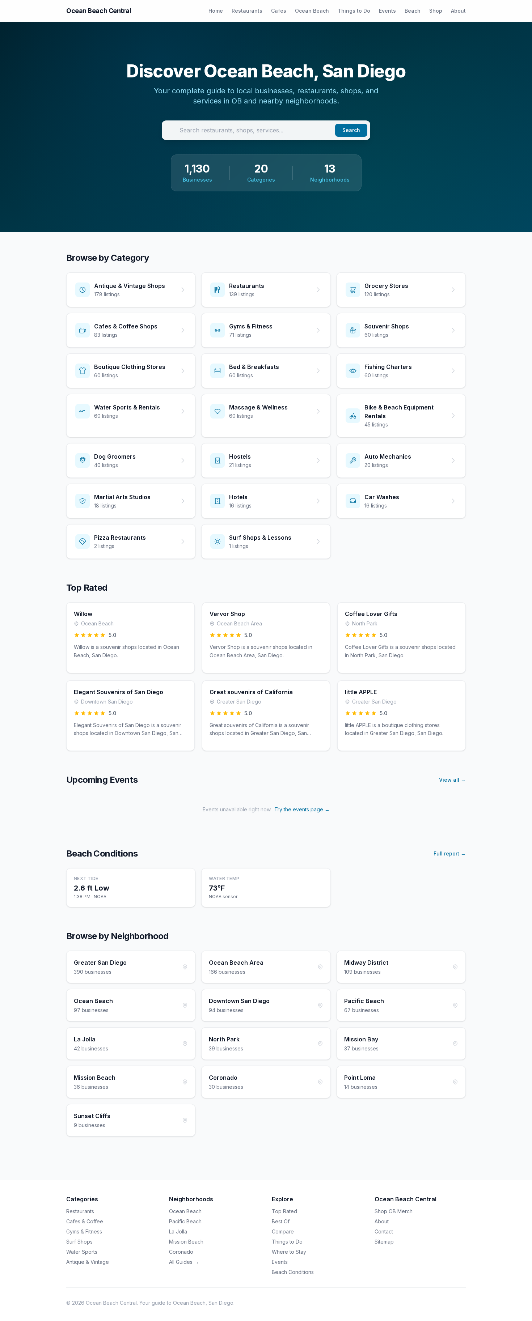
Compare (283, 1231)
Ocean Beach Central (98, 10)
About (458, 11)
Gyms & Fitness (84, 1231)
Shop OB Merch (394, 1211)
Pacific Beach (185, 1221)
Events (387, 11)
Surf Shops (79, 1242)
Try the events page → (302, 809)
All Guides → (184, 1262)
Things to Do (354, 11)
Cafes (278, 11)
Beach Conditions (293, 1272)
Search (351, 130)
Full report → (450, 853)
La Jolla (178, 1231)
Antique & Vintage (87, 1262)
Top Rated (284, 1211)
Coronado (181, 1252)
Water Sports (81, 1252)
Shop (435, 11)
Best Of (281, 1221)
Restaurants (247, 11)
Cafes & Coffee (84, 1221)
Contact (384, 1231)
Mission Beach (186, 1242)
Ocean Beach (312, 11)
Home (215, 11)
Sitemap (384, 1242)
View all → (452, 780)
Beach (413, 11)
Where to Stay (289, 1252)
